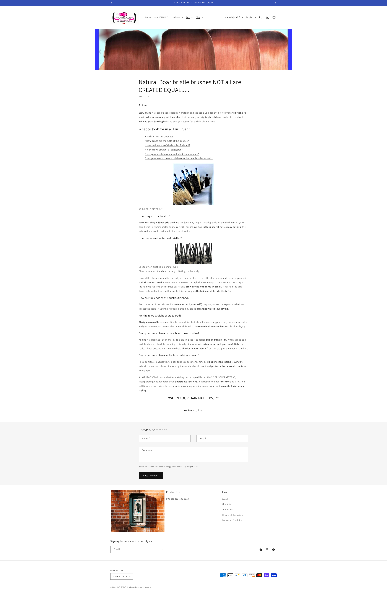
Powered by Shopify (143, 587)
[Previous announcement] (111, 3)
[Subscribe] (161, 549)
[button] (177, 17)
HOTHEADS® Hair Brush (126, 587)
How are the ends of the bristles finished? (167, 145)
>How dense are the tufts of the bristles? (167, 140)
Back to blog (195, 410)
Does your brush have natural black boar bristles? (172, 154)
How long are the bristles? (159, 136)
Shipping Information (232, 515)
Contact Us (227, 509)
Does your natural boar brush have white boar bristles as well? (179, 158)
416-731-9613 (182, 498)
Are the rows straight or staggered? (164, 149)
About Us (226, 504)
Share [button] (144, 105)
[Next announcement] (275, 3)
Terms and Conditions (233, 520)
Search (225, 499)
